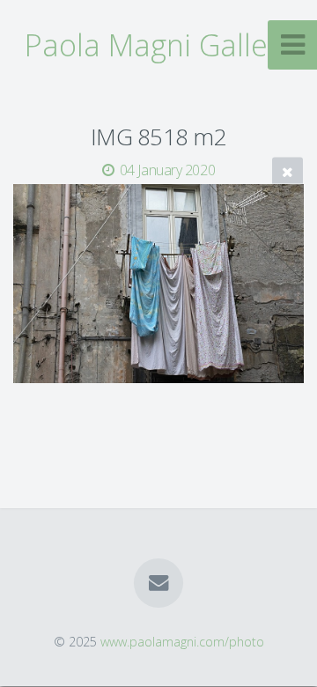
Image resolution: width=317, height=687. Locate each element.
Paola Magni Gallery (159, 45)
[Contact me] (158, 583)
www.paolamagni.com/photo (182, 641)
